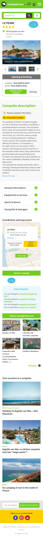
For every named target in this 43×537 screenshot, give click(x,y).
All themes (32, 365)
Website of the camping (16, 92)
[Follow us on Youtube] (27, 517)
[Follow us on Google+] (21, 517)
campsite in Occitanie (28, 304)
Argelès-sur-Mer (20, 235)
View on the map (8, 176)
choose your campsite (27, 307)
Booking (33, 92)
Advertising (35, 527)
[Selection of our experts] (33, 27)
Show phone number (30, 244)
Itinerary (10, 238)
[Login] (34, 4)
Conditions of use (23, 527)
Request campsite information (19, 113)
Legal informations (9, 527)
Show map (21, 255)
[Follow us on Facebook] (15, 517)
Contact (21, 530)
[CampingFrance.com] (21, 4)
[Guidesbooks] (30, 4)
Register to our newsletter (29, 505)
